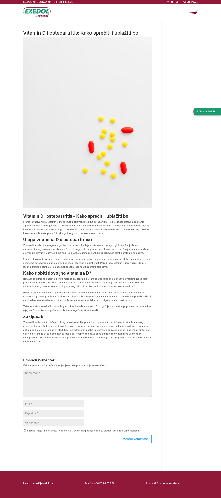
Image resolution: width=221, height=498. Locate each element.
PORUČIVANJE (190, 1)
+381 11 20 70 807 (104, 483)
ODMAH (206, 111)
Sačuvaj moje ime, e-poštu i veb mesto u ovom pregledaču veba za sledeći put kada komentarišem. (83, 430)
